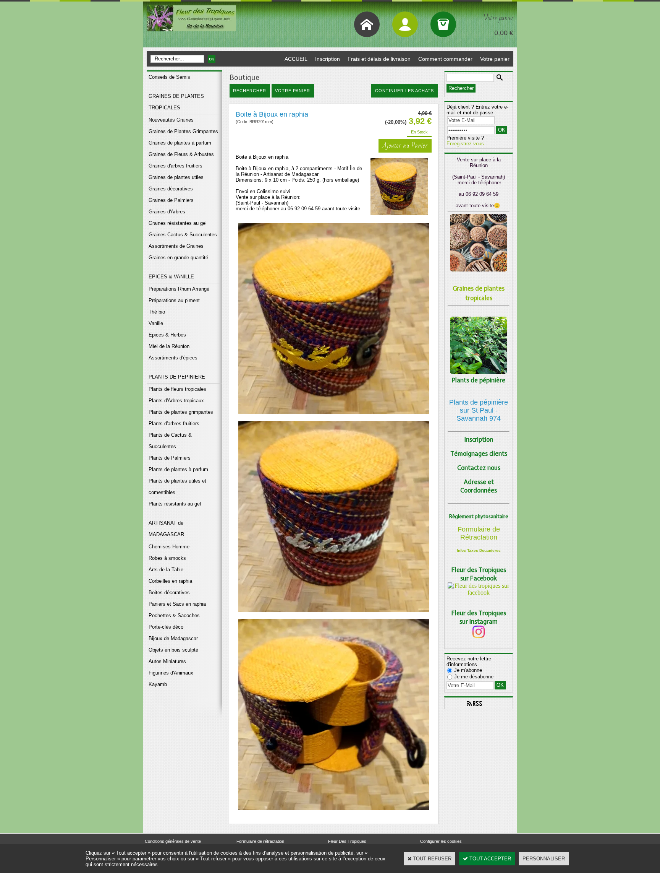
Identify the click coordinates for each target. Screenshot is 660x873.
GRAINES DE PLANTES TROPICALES (176, 102)
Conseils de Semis (169, 77)
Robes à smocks (167, 558)
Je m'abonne (468, 670)
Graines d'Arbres (167, 212)
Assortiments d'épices (173, 358)
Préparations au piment (174, 300)
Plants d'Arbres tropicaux (176, 400)
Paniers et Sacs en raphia (177, 604)
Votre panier (495, 59)
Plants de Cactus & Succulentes (170, 440)
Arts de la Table (166, 569)
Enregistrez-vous (465, 143)
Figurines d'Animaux (171, 673)
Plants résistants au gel (175, 504)
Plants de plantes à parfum (178, 469)
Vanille (156, 323)
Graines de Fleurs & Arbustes (181, 154)
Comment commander (445, 59)
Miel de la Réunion (169, 346)
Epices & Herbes (167, 335)
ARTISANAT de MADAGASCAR (166, 528)
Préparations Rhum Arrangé (179, 289)
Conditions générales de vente (173, 841)
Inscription (327, 59)
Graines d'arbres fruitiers (175, 166)
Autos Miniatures (167, 661)
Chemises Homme (169, 546)
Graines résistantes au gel (178, 223)
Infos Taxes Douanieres (479, 550)
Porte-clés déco (166, 627)
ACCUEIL (296, 59)
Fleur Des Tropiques (347, 841)
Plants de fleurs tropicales (177, 389)
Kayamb (158, 684)
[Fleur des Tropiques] (479, 592)
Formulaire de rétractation (260, 841)
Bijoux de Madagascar (173, 638)
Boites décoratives (169, 592)
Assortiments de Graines (176, 246)
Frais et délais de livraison (379, 59)
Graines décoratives (171, 189)
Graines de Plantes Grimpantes (183, 131)
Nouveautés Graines (171, 120)
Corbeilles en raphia (170, 581)
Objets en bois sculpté (173, 650)
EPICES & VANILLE (171, 277)
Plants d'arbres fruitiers (174, 423)
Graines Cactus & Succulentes (183, 234)
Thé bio (157, 312)
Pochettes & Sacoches (174, 615)
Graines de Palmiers (171, 200)
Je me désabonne (473, 677)
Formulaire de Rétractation (479, 533)
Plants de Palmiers (170, 458)
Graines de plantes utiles (176, 177)
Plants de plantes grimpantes (181, 412)
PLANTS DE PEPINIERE (177, 377)
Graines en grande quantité (178, 257)
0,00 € (503, 33)
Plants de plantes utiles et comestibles (177, 486)
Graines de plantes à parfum (180, 143)
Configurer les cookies (441, 841)
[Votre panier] (443, 24)
